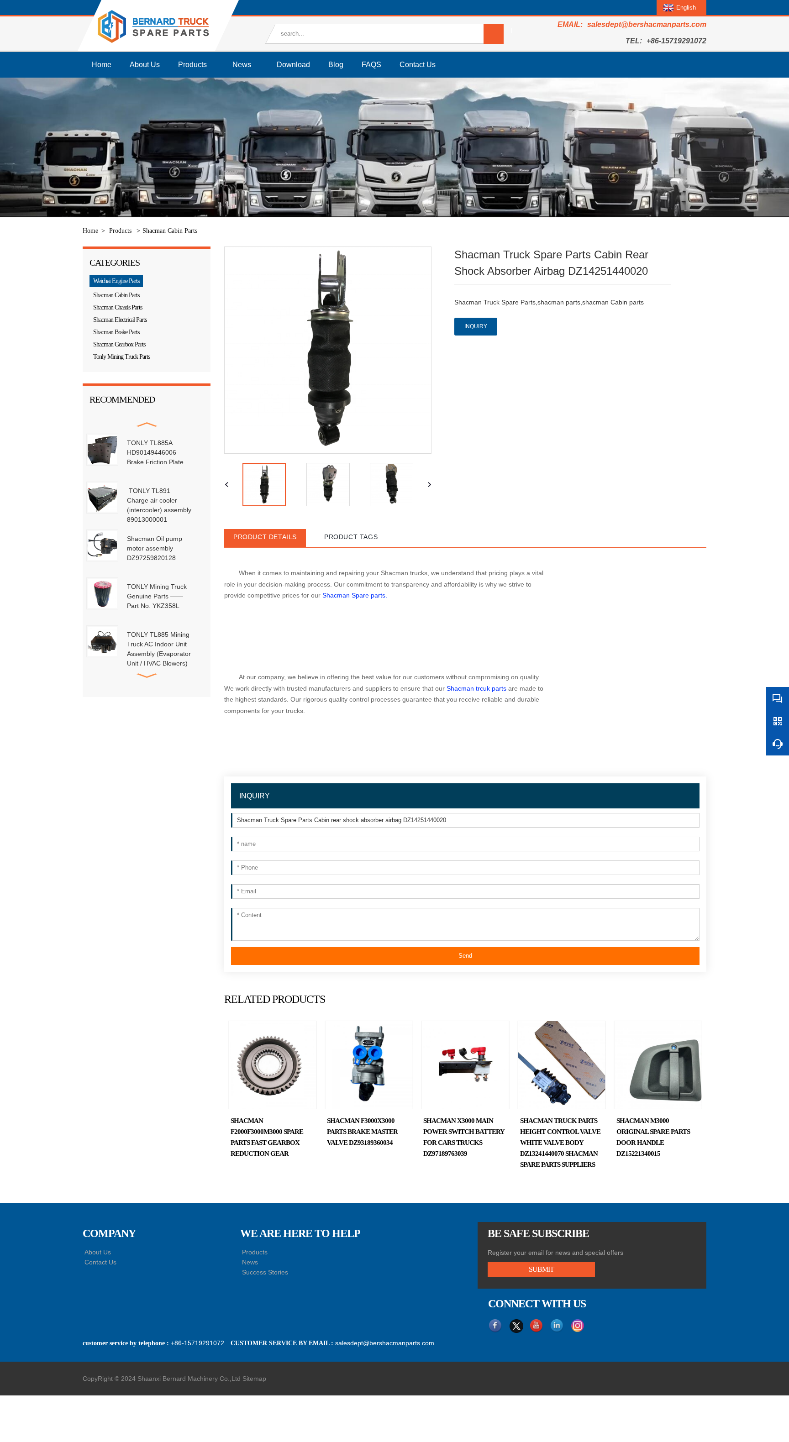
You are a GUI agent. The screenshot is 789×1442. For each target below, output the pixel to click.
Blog (335, 64)
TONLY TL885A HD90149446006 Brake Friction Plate (155, 452)
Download (293, 64)
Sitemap (254, 1378)
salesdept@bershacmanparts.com (646, 24)
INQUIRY (475, 326)
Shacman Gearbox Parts (119, 344)
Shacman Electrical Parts (120, 319)
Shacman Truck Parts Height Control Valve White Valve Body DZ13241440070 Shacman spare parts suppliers (560, 1142)
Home (101, 64)
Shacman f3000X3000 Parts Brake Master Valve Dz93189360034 (362, 1131)
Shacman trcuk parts (477, 688)
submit (541, 1269)
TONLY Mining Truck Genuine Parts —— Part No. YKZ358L (157, 596)
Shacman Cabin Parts (169, 230)
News (241, 64)
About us (145, 64)
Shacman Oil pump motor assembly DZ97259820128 (154, 548)
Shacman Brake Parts (116, 332)
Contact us (418, 64)
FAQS (371, 64)
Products (192, 64)
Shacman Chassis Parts (117, 307)
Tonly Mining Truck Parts (121, 356)
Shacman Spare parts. (354, 595)
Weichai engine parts (116, 281)
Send (465, 955)
